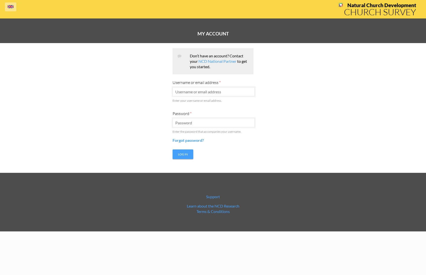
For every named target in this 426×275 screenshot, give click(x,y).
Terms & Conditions (213, 211)
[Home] (340, 5)
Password (182, 113)
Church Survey (380, 11)
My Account (213, 33)
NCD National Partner (217, 61)
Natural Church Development (381, 5)
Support (213, 196)
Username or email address (197, 82)
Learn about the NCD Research (213, 206)
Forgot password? (188, 140)
